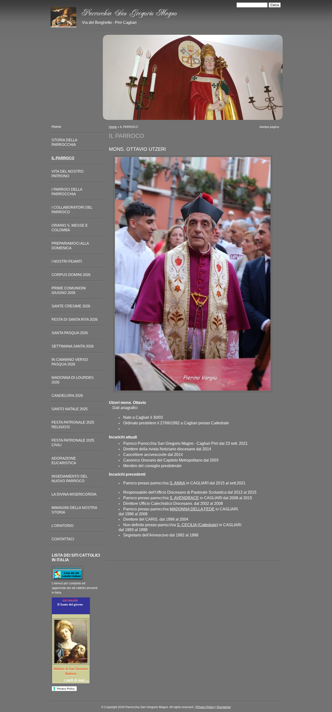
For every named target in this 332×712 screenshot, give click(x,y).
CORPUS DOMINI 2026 (71, 275)
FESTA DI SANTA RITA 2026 (74, 319)
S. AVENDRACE (184, 498)
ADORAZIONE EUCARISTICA (64, 460)
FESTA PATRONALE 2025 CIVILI (73, 442)
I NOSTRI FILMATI (67, 261)
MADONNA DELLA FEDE (192, 509)
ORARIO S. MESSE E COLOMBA (70, 227)
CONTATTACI (63, 539)
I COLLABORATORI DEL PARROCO (72, 209)
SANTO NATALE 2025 (69, 409)
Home (113, 127)
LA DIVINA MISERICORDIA (74, 494)
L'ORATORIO (63, 526)
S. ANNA (177, 483)
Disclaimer (224, 707)
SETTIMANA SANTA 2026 (73, 346)
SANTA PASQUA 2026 (70, 333)
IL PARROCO (63, 158)
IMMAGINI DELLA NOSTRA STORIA (74, 510)
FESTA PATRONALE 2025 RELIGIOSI (73, 424)
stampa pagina (269, 127)
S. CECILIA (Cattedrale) (197, 525)
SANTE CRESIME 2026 (71, 306)
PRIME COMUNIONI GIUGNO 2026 (69, 290)
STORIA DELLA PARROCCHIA (64, 142)
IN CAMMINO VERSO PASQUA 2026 (70, 361)
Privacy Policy (205, 707)
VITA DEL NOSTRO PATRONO (68, 173)
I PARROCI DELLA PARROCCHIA (67, 191)
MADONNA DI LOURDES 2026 (73, 379)
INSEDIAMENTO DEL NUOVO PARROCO (69, 478)
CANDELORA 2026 (67, 395)
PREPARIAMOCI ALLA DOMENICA (70, 245)
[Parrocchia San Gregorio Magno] (63, 17)
